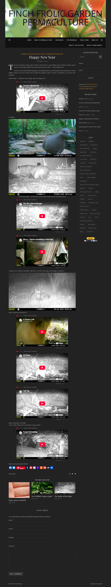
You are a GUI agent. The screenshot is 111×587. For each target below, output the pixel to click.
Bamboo (91, 141)
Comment (11, 546)
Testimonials (72, 40)
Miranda (12, 474)
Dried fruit (93, 163)
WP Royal (19, 584)
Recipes (82, 217)
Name (11, 520)
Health (91, 188)
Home (29, 40)
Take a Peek (84, 40)
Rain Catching (95, 213)
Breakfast (83, 152)
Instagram (82, 88)
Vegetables (92, 224)
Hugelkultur (92, 195)
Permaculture (93, 202)
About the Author (76, 45)
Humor (82, 199)
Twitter (92, 86)
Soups (96, 217)
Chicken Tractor (86, 155)
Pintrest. (90, 88)
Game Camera (91, 177)
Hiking (82, 195)
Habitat (83, 188)
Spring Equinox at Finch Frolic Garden (90, 127)
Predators (83, 213)
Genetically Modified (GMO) (89, 184)
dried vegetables (86, 166)
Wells (82, 231)
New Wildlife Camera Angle (42, 496)
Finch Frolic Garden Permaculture (55, 17)
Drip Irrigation (85, 170)
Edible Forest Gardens (88, 173)
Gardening (83, 181)
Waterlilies (92, 228)
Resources (59, 40)
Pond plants (84, 210)
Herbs (97, 192)
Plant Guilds (84, 206)
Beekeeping (83, 145)
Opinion (82, 202)
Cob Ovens (83, 159)
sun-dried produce (86, 220)
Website (11, 537)
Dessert (83, 163)
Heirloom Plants (86, 192)
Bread (95, 148)
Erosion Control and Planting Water (89, 103)
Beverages (94, 145)
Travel (82, 224)
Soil (89, 217)
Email (11, 529)
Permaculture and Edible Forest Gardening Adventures (42, 54)
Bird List (95, 40)
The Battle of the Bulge (63, 496)
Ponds (94, 210)
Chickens (93, 152)
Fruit (82, 177)
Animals (83, 141)
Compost (93, 159)
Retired (81, 99)
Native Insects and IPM (17, 500)
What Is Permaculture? (43, 40)
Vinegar (82, 228)
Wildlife (90, 231)
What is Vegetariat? (94, 45)
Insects (90, 199)
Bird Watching (85, 148)
